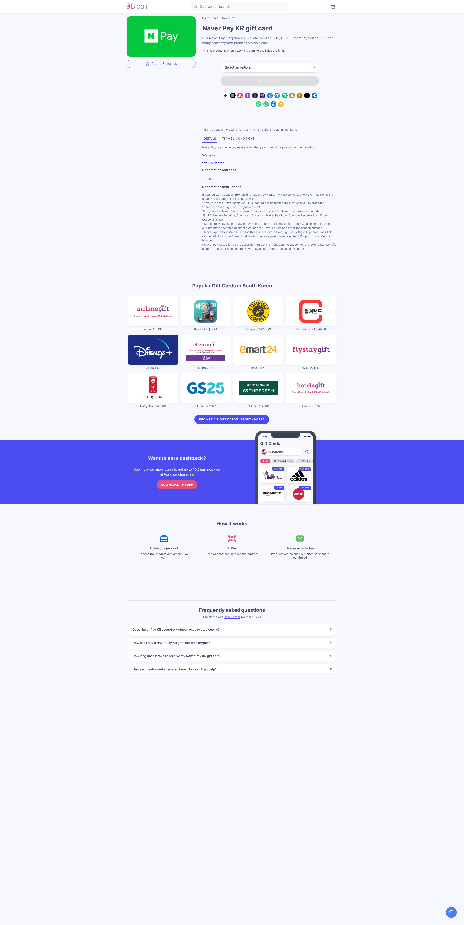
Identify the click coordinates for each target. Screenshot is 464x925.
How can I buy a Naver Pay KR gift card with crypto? (171, 642)
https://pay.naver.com (213, 162)
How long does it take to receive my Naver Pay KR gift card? (176, 656)
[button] (451, 912)
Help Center (232, 617)
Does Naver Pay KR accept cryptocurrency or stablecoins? (175, 629)
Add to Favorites (164, 63)
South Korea (210, 18)
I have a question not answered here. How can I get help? (174, 669)
